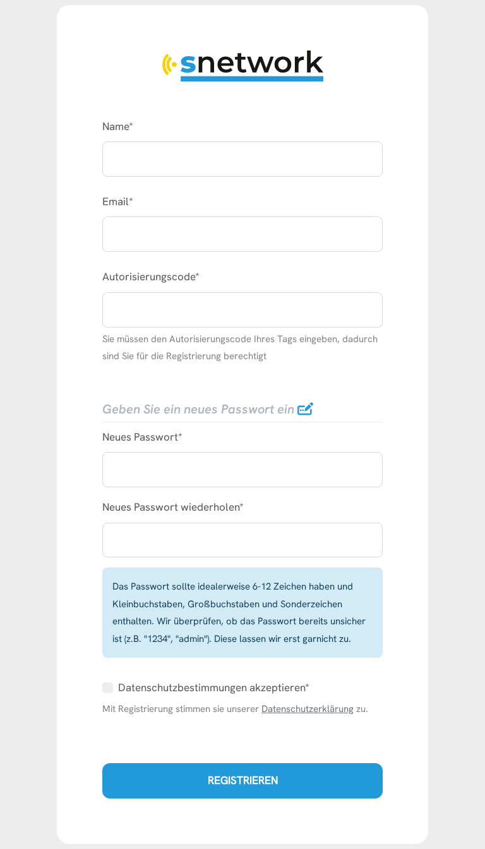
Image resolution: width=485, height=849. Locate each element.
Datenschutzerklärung (307, 709)
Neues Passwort (140, 437)
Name (115, 126)
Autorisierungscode (148, 276)
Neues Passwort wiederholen (170, 507)
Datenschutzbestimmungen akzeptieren (211, 687)
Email (115, 201)
